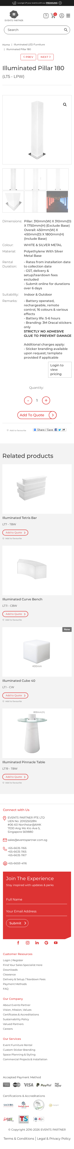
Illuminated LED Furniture (29, 44)
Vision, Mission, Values (17, 1009)
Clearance (9, 974)
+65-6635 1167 (17, 855)
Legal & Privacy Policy (54, 1138)
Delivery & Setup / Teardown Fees (24, 979)
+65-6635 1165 (17, 851)
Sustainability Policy (16, 1019)
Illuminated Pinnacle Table (23, 762)
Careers (8, 1028)
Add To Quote (32, 415)
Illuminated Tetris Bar (19, 518)
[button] (64, 104)
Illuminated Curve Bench (22, 599)
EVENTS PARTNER (53, 1129)
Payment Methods (15, 984)
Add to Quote (14, 532)
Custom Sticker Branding (19, 1049)
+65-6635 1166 (17, 848)
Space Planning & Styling (19, 1054)
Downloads (10, 969)
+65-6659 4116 (17, 863)
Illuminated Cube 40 (18, 681)
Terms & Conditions (19, 1138)
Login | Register (13, 960)
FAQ (5, 988)
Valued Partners (13, 1024)
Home (6, 44)
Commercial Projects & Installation (25, 1059)
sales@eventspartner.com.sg (27, 840)
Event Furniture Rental (17, 1045)
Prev (29, 56)
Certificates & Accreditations (21, 1014)
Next (44, 56)
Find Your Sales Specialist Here (22, 965)
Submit (15, 923)
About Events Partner (16, 1005)
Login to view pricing (57, 369)
